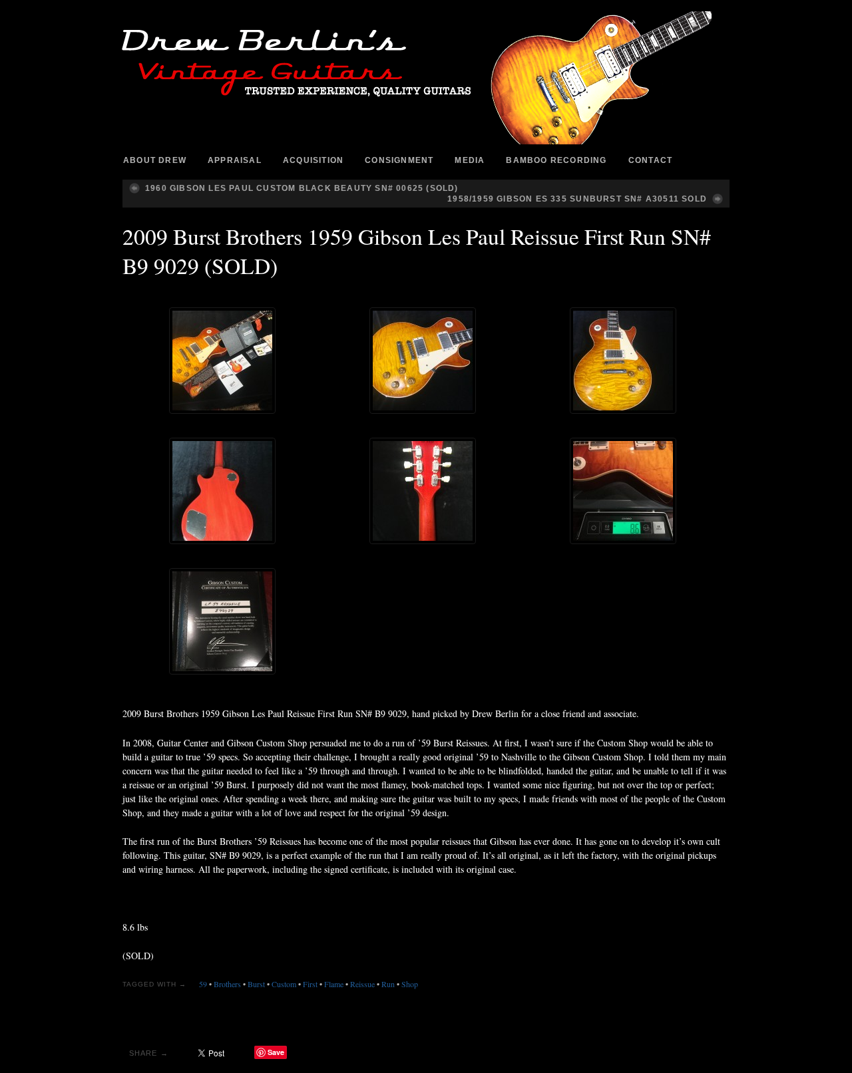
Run (388, 984)
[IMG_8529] (222, 360)
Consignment (399, 160)
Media (470, 160)
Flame (333, 984)
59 (203, 984)
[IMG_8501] (623, 491)
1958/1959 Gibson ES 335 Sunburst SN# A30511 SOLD (577, 199)
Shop (409, 984)
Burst (256, 984)
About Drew (154, 160)
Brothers (227, 984)
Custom (284, 984)
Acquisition (313, 160)
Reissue (362, 984)
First (310, 984)
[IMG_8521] (422, 491)
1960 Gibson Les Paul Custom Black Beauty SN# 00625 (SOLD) (302, 188)
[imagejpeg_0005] (222, 621)
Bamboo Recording (556, 160)
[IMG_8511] (422, 360)
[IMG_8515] (623, 360)
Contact (650, 160)
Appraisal (235, 160)
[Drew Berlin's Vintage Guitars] (426, 77)
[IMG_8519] (222, 491)
